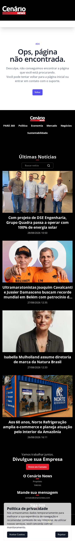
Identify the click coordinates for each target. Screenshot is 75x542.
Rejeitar (62, 534)
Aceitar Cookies (17, 534)
